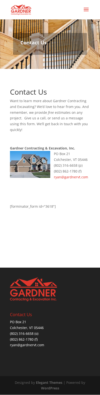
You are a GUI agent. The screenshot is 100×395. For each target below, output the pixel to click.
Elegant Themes (49, 382)
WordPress (50, 388)
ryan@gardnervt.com (71, 177)
